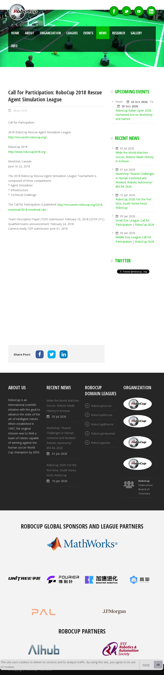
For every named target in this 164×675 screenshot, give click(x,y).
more (146, 665)
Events (88, 33)
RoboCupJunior (100, 443)
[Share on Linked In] (64, 354)
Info (14, 45)
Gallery (136, 33)
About (29, 33)
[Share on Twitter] (52, 354)
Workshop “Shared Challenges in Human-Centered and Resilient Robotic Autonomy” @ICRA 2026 (61, 438)
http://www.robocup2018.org (26, 152)
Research (118, 33)
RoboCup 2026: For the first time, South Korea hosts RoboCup (133, 203)
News (103, 33)
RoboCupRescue (101, 415)
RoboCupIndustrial (103, 433)
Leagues (72, 33)
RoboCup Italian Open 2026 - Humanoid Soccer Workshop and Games (134, 115)
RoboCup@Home (102, 424)
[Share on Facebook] (40, 354)
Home (15, 33)
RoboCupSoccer (101, 406)
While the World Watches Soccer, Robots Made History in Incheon (135, 157)
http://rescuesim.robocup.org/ (27, 137)
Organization (50, 33)
